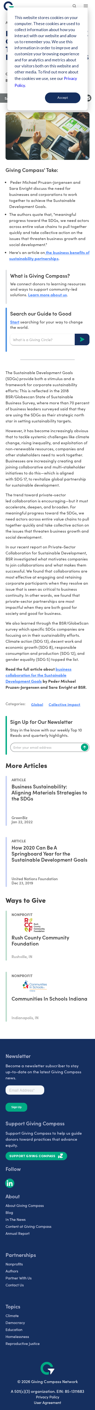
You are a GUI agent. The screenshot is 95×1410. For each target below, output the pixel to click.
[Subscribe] (84, 747)
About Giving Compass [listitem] (25, 1205)
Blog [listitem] (9, 1212)
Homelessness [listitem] (17, 1336)
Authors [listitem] (12, 1270)
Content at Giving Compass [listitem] (28, 1226)
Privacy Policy (47, 1396)
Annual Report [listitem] (18, 1233)
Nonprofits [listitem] (14, 1264)
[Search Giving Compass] (74, 6)
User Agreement (47, 1402)
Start (14, 322)
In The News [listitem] (16, 1219)
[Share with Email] (87, 98)
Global (37, 704)
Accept (62, 97)
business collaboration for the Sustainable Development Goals (38, 675)
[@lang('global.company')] (9, 6)
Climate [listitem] (12, 1315)
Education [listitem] (14, 1329)
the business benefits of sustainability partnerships (49, 255)
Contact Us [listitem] (15, 1284)
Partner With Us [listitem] (19, 1277)
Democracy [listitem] (15, 1322)
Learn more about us (47, 294)
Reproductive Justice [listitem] (23, 1343)
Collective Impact (64, 704)
